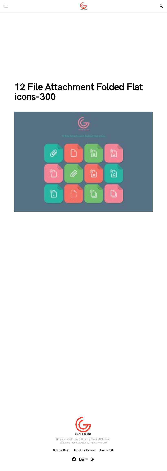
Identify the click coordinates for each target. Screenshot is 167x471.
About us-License (84, 450)
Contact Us (107, 450)
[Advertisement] (83, 40)
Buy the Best (61, 450)
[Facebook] (74, 459)
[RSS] (92, 459)
